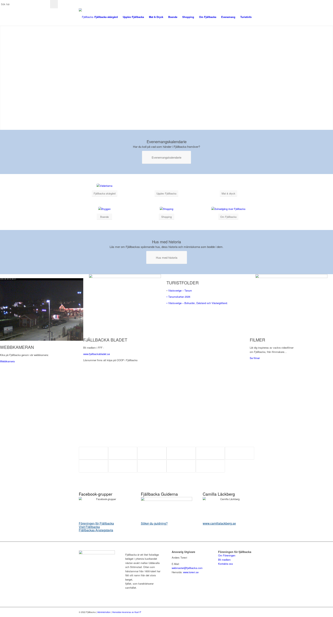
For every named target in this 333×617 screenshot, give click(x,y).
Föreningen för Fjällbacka (96, 523)
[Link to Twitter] (245, 612)
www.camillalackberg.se (219, 523)
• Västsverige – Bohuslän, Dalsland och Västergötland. (197, 303)
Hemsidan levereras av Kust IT (126, 612)
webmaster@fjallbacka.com (187, 568)
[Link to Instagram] (251, 612)
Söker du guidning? (154, 523)
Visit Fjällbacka (89, 527)
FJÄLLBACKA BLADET (105, 340)
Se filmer (255, 358)
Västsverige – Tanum (180, 290)
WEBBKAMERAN (17, 347)
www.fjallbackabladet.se (96, 354)
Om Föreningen (226, 555)
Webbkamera (7, 361)
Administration (103, 612)
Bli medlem (224, 559)
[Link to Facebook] (240, 612)
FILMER (257, 340)
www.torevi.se (190, 572)
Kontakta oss (225, 563)
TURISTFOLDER (182, 283)
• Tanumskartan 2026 (178, 296)
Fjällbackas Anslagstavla (96, 530)
